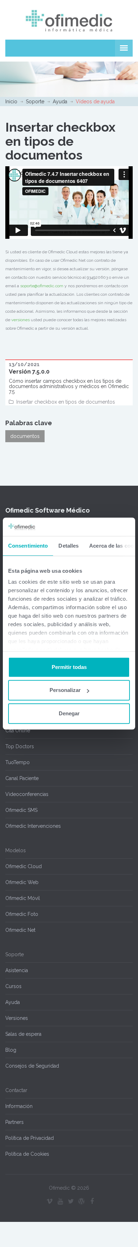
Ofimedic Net (20, 930)
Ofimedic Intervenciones (33, 826)
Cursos (13, 986)
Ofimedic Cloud (23, 866)
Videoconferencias (26, 794)
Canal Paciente (22, 778)
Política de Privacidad (29, 1138)
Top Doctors (19, 746)
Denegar (69, 713)
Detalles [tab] (68, 546)
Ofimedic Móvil (22, 898)
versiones (20, 319)
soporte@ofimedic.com (41, 285)
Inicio (11, 101)
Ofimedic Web (22, 882)
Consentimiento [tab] (28, 546)
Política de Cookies (27, 1154)
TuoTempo (17, 762)
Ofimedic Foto (21, 914)
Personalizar (65, 690)
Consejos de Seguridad (32, 1066)
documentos (25, 436)
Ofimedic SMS (21, 810)
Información (19, 1106)
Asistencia (16, 970)
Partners (14, 1122)
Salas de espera (23, 1034)
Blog (10, 1050)
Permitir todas (69, 667)
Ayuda (60, 101)
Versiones (16, 1018)
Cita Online (17, 730)
